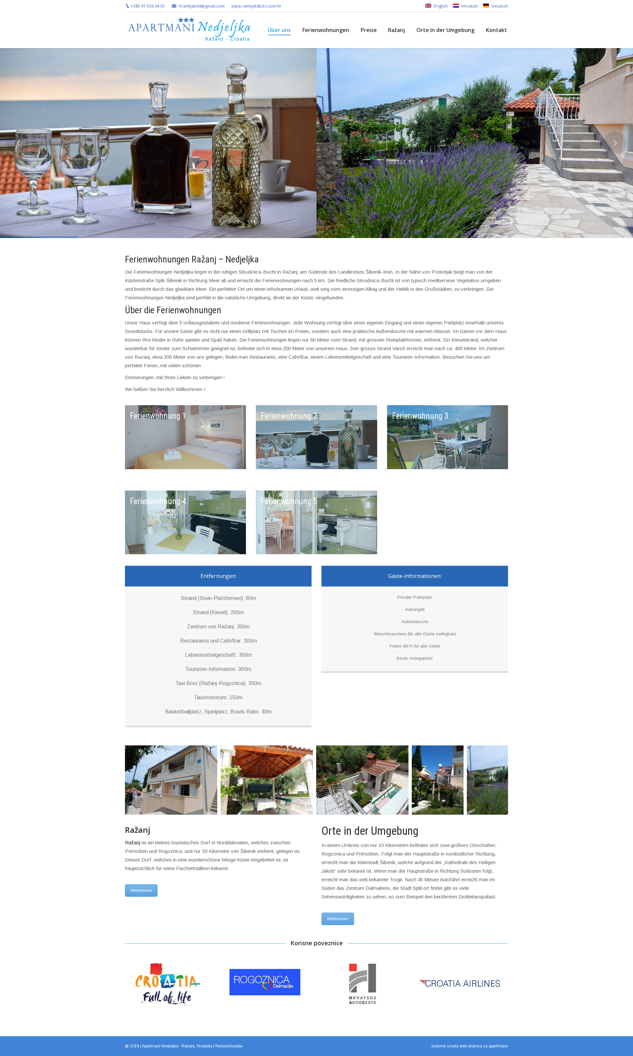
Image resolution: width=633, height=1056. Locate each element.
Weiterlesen (141, 890)
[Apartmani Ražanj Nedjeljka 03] (362, 780)
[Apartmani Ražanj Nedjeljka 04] (438, 780)
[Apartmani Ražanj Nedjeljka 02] (267, 780)
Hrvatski (469, 6)
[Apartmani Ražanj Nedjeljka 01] (171, 780)
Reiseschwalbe (229, 1046)
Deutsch (499, 6)
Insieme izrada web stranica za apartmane (470, 1046)
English (440, 6)
